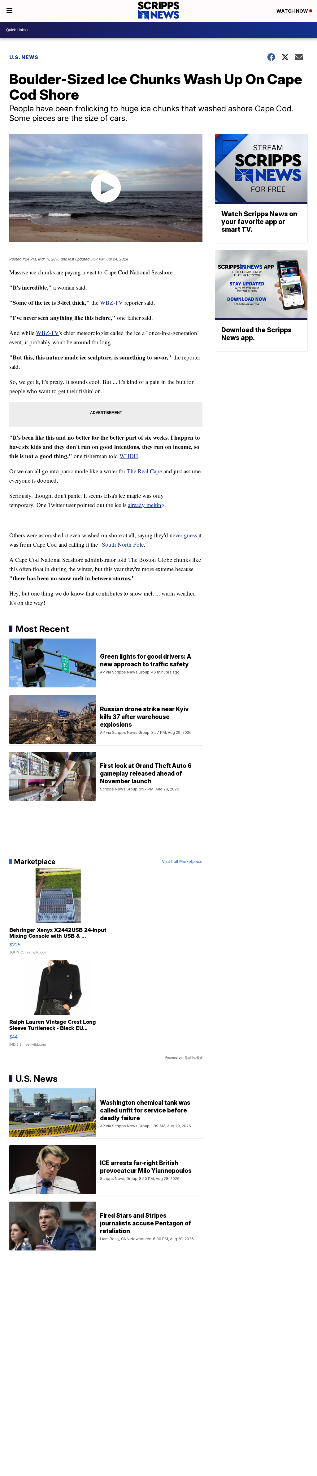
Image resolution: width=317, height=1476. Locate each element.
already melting (146, 505)
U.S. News (23, 57)
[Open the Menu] (9, 11)
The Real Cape (144, 471)
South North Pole (123, 544)
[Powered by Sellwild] (193, 1058)
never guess (183, 535)
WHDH (128, 456)
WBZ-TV (111, 302)
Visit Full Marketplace (182, 861)
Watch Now (292, 11)
